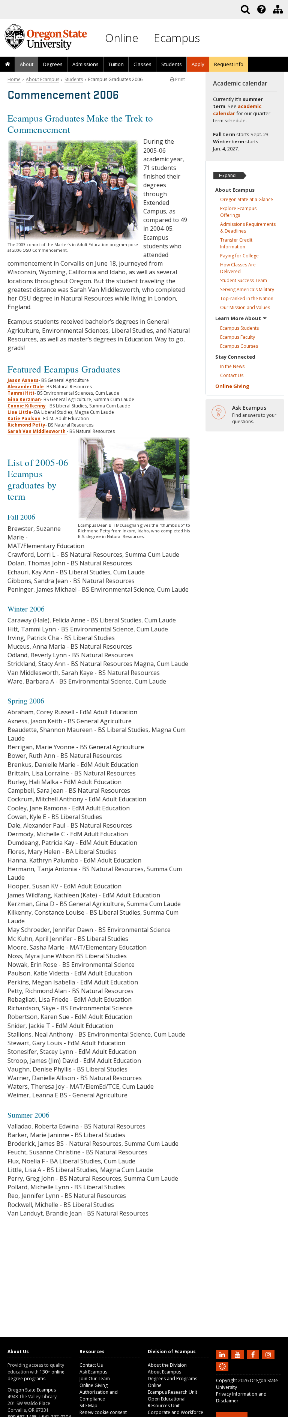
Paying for (239, 255)
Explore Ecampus (238, 211)
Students (73, 79)
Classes (143, 64)
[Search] (245, 9)
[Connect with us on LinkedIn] (223, 1354)
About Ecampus (42, 79)
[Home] (7, 64)
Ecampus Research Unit (172, 1392)
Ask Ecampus (93, 1372)
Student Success (243, 280)
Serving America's (247, 289)
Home (14, 79)
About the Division (167, 1365)
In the (232, 366)
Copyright (226, 1380)
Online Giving (94, 1385)
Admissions (85, 64)
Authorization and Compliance (99, 1395)
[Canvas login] (222, 1372)
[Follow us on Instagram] (269, 1354)
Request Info (228, 64)
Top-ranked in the (246, 298)
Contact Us (91, 1365)
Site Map (89, 1405)
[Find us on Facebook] (254, 1354)
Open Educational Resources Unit (167, 1402)
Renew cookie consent (103, 1412)
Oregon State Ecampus (32, 1390)
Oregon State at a (246, 199)
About (26, 64)
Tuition (116, 64)
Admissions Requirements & (248, 227)
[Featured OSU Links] (261, 9)
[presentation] (261, 9)
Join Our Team (95, 1378)
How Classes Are (238, 268)
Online (121, 37)
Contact (231, 375)
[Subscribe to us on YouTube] (238, 1354)
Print (179, 79)
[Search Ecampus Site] (245, 9)
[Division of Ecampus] (277, 9)
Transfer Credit (236, 243)
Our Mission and (245, 307)
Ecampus (177, 37)
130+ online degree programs (36, 1375)
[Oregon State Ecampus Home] (147, 38)
